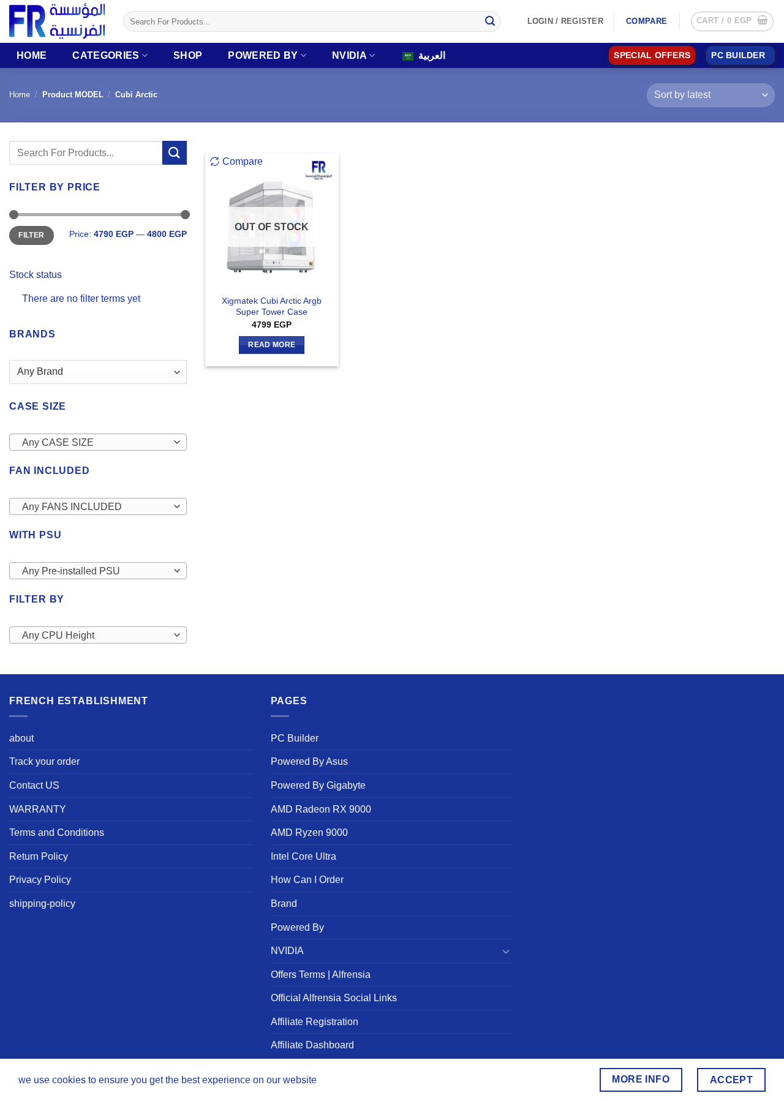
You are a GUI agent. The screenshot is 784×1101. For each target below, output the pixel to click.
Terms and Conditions (56, 832)
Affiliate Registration (314, 1021)
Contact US (34, 785)
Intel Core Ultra (303, 856)
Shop (187, 55)
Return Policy (38, 856)
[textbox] (95, 442)
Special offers (652, 55)
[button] (732, 21)
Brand (284, 903)
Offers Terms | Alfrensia (321, 974)
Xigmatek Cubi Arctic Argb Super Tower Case (272, 306)
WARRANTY (37, 809)
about (21, 738)
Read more (271, 344)
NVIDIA (349, 55)
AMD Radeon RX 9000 (321, 809)
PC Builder (294, 738)
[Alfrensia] (57, 21)
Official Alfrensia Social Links (334, 998)
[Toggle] (506, 951)
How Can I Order (307, 879)
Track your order (44, 761)
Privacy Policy (40, 879)
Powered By (263, 55)
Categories (105, 55)
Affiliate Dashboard (312, 1045)
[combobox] (98, 442)
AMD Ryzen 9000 (309, 832)
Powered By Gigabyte (318, 785)
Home (32, 55)
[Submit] (490, 21)
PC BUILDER (738, 55)
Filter (31, 235)
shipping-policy (42, 903)
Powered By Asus (309, 761)
